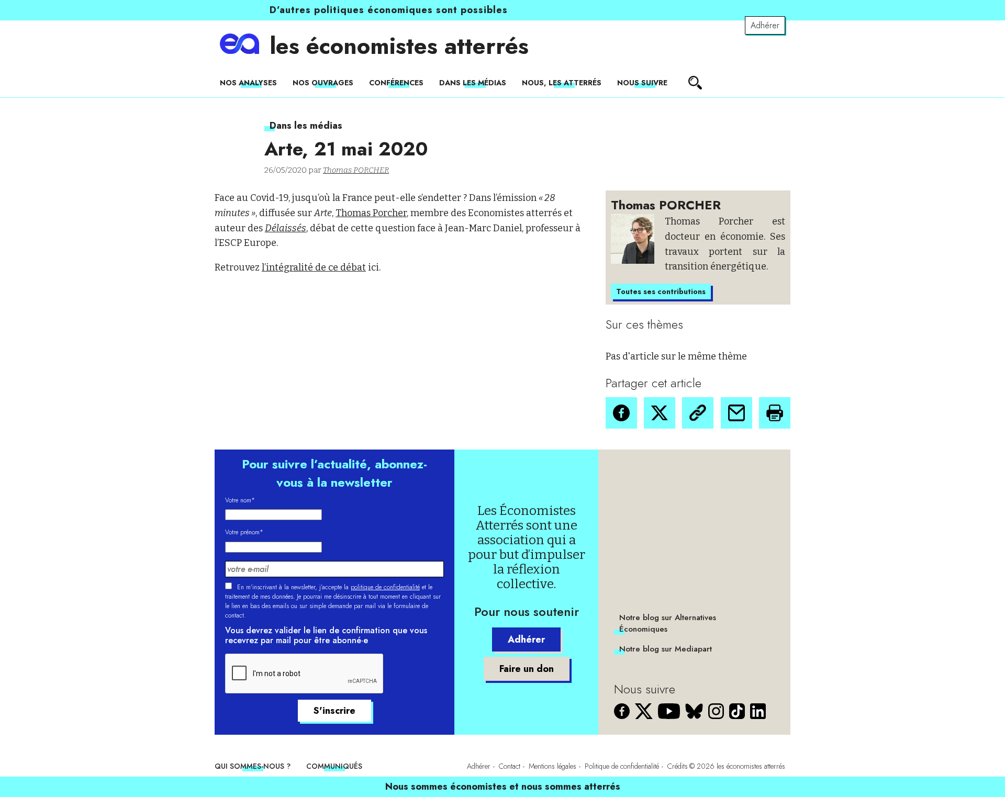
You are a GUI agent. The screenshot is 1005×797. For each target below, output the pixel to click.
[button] (621, 413)
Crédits (677, 766)
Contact (509, 766)
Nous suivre (642, 82)
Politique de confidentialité (622, 766)
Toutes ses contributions (661, 291)
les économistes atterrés (399, 46)
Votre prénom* (244, 532)
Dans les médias (472, 82)
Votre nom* (240, 500)
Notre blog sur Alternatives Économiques (667, 623)
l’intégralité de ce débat (314, 267)
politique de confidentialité (385, 587)
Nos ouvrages (323, 82)
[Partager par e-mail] (736, 413)
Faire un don (526, 669)
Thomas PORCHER (356, 170)
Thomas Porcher (371, 213)
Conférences (396, 82)
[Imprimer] (774, 413)
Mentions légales (552, 766)
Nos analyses (248, 82)
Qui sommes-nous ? (253, 766)
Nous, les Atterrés (561, 82)
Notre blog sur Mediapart (665, 649)
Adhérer (765, 25)
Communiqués (334, 766)
